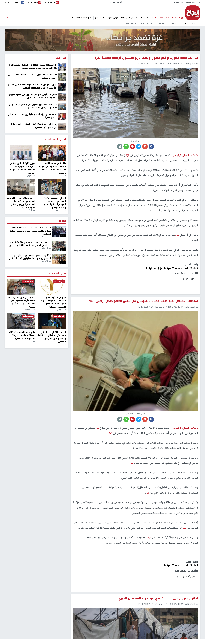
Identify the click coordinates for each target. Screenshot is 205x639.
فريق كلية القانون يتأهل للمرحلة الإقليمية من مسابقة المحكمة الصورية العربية (22, 168)
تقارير (98, 18)
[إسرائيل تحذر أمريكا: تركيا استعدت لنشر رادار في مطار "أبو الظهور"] (62, 126)
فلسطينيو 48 (146, 18)
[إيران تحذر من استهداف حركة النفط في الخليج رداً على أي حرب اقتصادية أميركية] (62, 87)
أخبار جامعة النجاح (83, 18)
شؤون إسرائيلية (129, 18)
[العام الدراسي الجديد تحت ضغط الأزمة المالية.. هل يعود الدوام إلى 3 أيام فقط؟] (21, 287)
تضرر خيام (189, 278)
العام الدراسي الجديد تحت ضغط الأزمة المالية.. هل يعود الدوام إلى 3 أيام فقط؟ (21, 302)
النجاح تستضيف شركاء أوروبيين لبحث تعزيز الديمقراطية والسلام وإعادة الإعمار (54, 203)
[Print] (119, 146)
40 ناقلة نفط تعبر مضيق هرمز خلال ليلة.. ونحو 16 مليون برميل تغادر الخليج (33, 106)
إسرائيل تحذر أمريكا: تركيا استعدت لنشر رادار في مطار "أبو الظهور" (33, 126)
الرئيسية (197, 23)
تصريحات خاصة (57, 273)
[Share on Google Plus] (145, 146)
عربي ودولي (111, 18)
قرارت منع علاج (186, 576)
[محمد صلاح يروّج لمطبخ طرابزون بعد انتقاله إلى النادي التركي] (62, 117)
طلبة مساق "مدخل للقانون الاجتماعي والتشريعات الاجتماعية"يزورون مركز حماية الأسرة (21, 203)
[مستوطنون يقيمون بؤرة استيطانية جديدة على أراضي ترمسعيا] (62, 77)
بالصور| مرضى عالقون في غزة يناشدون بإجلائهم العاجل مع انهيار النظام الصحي (30, 244)
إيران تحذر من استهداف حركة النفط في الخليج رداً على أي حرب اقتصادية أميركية (32, 86)
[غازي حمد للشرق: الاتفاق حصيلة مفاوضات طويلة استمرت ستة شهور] (21, 321)
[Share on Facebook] (151, 146)
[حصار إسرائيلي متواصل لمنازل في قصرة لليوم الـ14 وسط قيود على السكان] (62, 97)
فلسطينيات (163, 18)
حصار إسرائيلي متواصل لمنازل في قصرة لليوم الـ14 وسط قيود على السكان (33, 96)
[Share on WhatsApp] (126, 146)
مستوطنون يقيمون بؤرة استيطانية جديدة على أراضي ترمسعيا (32, 76)
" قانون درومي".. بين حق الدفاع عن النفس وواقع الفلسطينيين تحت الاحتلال (30, 257)
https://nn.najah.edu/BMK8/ (180, 268)
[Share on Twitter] (138, 146)
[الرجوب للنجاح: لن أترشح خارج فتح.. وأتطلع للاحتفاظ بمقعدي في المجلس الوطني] (52, 321)
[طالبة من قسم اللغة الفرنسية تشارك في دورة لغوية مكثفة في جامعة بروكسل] (52, 153)
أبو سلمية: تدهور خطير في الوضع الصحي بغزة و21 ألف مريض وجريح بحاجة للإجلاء (33, 66)
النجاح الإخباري (192, 12)
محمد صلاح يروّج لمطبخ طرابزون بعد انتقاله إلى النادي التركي (32, 116)
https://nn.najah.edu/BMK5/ (180, 565)
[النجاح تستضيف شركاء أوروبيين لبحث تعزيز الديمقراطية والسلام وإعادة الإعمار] (52, 187)
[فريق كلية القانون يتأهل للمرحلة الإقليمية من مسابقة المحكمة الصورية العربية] (21, 153)
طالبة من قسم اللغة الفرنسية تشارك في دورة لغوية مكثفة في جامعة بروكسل (52, 168)
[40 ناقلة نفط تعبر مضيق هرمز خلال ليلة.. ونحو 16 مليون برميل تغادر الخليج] (62, 107)
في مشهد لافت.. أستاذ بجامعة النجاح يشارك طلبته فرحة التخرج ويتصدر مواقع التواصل (30, 231)
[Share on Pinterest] (132, 146)
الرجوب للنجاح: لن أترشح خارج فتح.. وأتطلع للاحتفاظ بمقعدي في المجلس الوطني (52, 337)
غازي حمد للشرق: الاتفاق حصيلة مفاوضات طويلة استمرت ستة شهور (22, 335)
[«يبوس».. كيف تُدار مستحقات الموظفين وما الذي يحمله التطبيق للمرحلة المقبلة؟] (52, 287)
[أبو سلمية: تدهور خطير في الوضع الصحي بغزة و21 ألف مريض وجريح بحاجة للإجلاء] (62, 67)
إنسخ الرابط (153, 268)
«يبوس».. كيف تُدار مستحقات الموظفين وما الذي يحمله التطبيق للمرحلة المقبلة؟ (53, 302)
